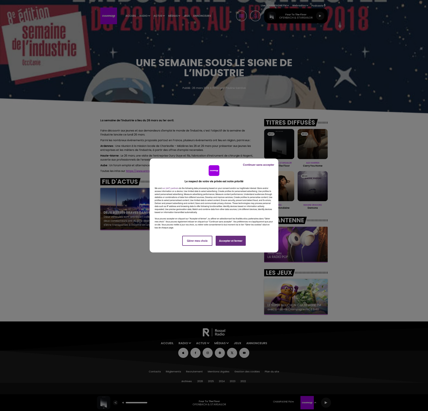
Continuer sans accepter (258, 165)
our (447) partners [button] (170, 188)
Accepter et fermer (230, 241)
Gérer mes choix (197, 241)
